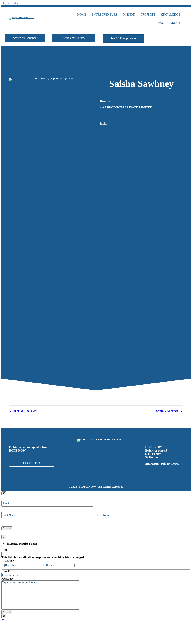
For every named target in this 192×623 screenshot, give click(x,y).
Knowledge (170, 14)
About (175, 22)
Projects (148, 14)
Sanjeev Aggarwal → (169, 410)
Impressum (152, 463)
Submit (7, 528)
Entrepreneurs (104, 14)
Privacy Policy (170, 463)
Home (81, 14)
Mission (129, 14)
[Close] (4, 493)
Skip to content (10, 3)
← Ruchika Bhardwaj (23, 410)
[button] (25, 38)
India (103, 123)
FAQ (161, 22)
